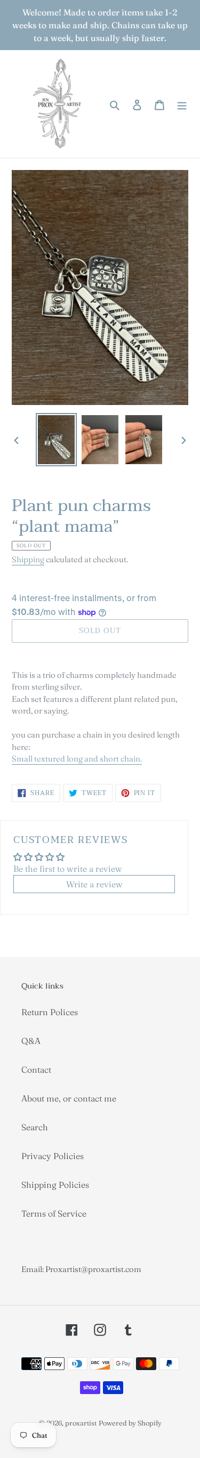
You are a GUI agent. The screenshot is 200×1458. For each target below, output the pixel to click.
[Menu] (182, 104)
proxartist (81, 1423)
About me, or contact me (68, 1098)
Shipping (28, 559)
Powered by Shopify (130, 1423)
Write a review (94, 884)
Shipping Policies (55, 1184)
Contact (36, 1069)
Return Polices (49, 1012)
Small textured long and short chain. (77, 759)
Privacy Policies (52, 1156)
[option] (56, 439)
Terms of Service (53, 1213)
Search (34, 1127)
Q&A (31, 1040)
